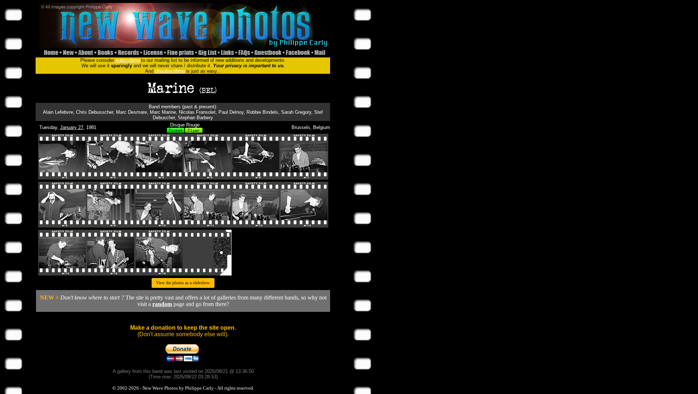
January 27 (71, 127)
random (162, 304)
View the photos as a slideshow (183, 282)
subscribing (128, 60)
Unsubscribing (170, 71)
